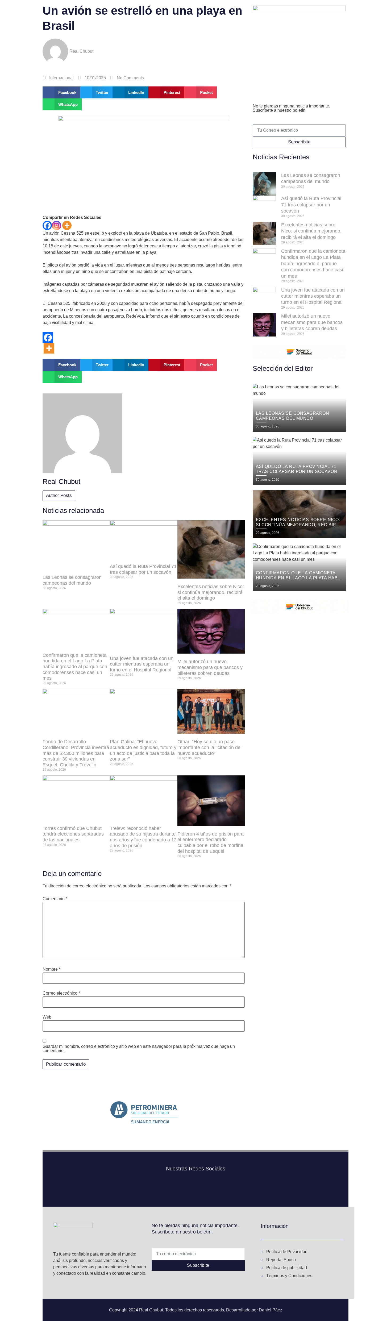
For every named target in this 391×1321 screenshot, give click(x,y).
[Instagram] (56, 225)
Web (47, 1017)
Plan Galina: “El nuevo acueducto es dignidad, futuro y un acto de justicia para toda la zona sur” (143, 750)
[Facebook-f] (187, 1188)
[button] (61, 92)
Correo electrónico (61, 993)
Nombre (51, 969)
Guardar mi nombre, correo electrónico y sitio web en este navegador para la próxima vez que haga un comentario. (139, 1048)
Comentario (55, 899)
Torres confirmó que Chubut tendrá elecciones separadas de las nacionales (73, 834)
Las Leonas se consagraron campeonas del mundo (72, 580)
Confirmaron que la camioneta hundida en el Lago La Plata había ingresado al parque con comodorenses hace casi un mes (75, 667)
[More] (67, 225)
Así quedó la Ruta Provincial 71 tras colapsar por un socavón (143, 569)
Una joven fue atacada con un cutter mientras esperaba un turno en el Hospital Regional (141, 664)
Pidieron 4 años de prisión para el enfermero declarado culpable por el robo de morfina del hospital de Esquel (210, 842)
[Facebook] (47, 225)
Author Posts (59, 495)
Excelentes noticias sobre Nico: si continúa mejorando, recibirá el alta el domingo (210, 592)
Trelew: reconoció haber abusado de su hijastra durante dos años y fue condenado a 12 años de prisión (143, 837)
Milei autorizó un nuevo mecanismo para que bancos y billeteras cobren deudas (210, 667)
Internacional (61, 78)
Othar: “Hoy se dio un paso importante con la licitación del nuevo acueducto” (209, 747)
